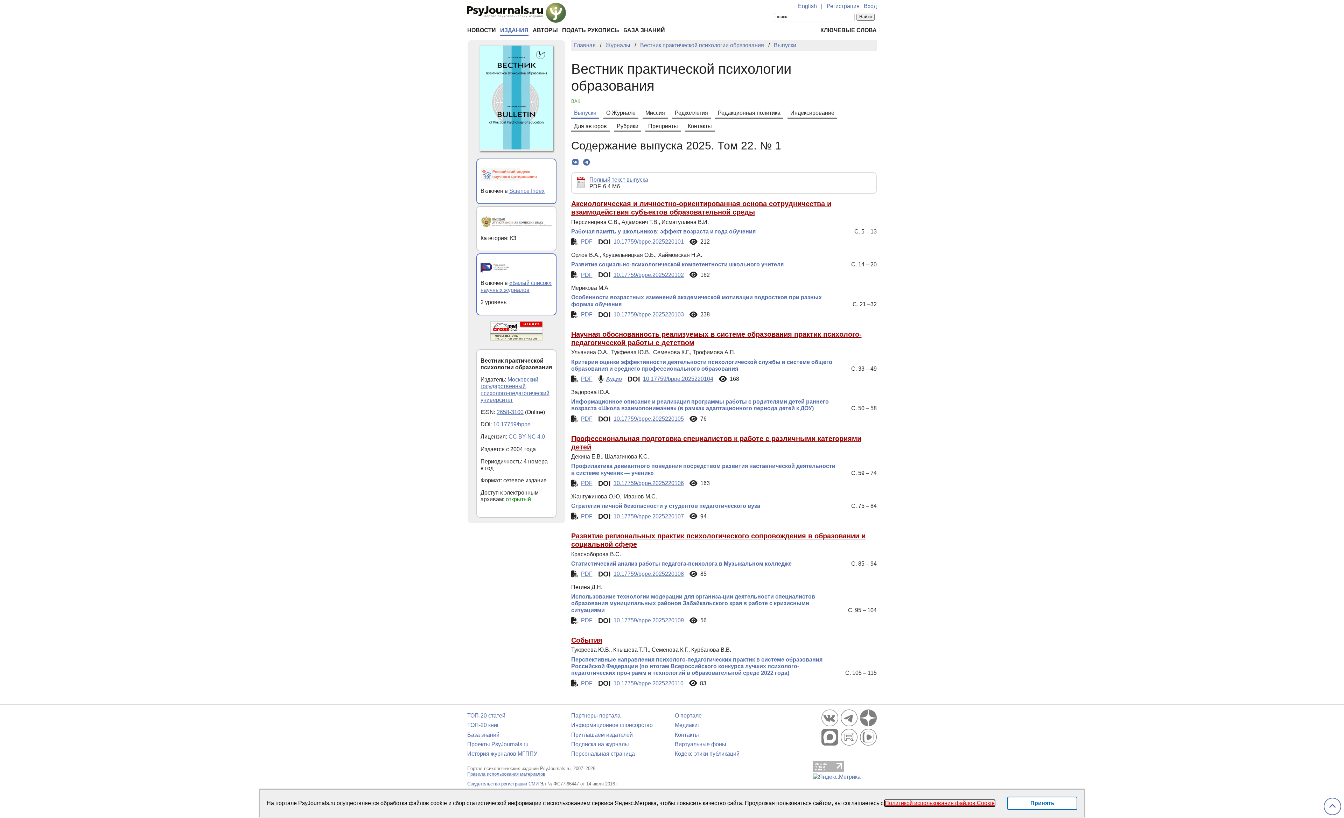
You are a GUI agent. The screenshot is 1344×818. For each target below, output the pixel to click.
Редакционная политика (749, 113)
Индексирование (812, 113)
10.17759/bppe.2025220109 (649, 620)
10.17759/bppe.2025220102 (649, 275)
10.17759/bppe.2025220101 (649, 242)
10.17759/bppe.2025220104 (678, 379)
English (807, 6)
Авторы (545, 30)
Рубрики (627, 126)
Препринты (663, 126)
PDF (587, 242)
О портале (688, 716)
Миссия (655, 113)
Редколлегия (691, 113)
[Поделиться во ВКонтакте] (575, 162)
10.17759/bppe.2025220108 (649, 574)
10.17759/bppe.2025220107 (649, 516)
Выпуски (585, 113)
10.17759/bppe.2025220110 (649, 683)
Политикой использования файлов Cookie (940, 803)
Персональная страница (603, 754)
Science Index (527, 191)
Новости (481, 30)
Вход (870, 6)
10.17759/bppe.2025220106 (649, 483)
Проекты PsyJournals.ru (497, 744)
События (586, 640)
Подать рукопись (590, 30)
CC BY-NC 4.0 (527, 437)
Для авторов (590, 126)
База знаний (644, 30)
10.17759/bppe (512, 424)
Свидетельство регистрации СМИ (503, 783)
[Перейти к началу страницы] (1332, 807)
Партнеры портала (596, 716)
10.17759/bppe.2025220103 (649, 314)
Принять (1042, 803)
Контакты (700, 126)
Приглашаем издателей (602, 735)
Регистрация (843, 6)
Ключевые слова (848, 30)
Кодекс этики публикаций (707, 754)
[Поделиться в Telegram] (586, 162)
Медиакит (687, 725)
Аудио (614, 379)
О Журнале (621, 113)
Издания (514, 30)
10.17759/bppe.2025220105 (649, 419)
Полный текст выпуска (618, 180)
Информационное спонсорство (612, 725)
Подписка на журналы (600, 744)
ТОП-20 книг (483, 725)
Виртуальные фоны (700, 744)
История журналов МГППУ (502, 754)
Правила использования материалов (506, 774)
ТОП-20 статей (486, 716)
